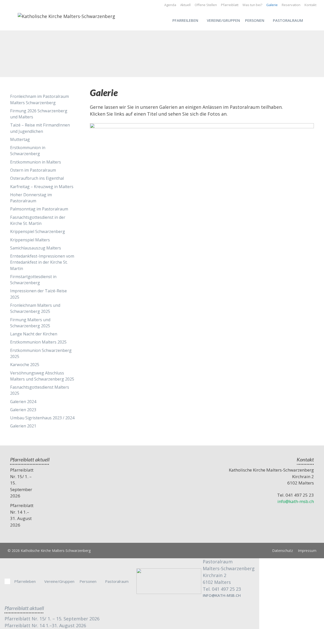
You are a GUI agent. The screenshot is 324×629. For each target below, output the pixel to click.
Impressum (307, 550)
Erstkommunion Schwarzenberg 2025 (41, 353)
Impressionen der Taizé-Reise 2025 (38, 294)
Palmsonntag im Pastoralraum (39, 209)
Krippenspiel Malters (30, 240)
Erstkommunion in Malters (35, 162)
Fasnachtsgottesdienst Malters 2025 (39, 390)
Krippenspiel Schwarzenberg (37, 231)
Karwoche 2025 (24, 364)
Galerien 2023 (23, 409)
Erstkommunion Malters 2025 (38, 342)
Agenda (170, 5)
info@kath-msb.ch (295, 501)
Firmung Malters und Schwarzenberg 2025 (30, 323)
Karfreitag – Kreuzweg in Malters (41, 186)
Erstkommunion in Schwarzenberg (27, 150)
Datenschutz (282, 550)
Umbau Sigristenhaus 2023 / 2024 (42, 418)
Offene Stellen (206, 5)
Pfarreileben (185, 20)
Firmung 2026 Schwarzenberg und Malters (38, 114)
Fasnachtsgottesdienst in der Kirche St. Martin (37, 220)
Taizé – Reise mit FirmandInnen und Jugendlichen (40, 128)
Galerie (272, 5)
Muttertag (20, 139)
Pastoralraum (288, 20)
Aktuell (185, 5)
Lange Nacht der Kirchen (33, 334)
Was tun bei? (252, 5)
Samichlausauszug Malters (35, 248)
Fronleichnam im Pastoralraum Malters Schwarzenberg (39, 99)
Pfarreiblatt (229, 5)
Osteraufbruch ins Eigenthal (37, 178)
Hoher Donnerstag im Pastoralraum (31, 198)
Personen (254, 20)
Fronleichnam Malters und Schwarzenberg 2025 (35, 308)
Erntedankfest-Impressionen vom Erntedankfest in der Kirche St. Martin (42, 262)
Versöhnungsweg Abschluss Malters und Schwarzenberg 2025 (42, 376)
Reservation (291, 5)
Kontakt (310, 5)
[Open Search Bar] (314, 20)
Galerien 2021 (23, 426)
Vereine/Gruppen (223, 20)
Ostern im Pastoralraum (33, 170)
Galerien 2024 (23, 401)
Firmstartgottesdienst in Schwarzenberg (33, 279)
